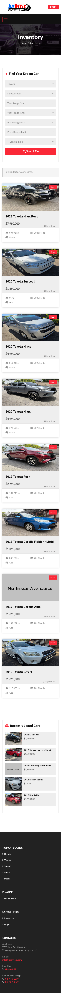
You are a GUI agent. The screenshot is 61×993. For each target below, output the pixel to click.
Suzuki (7, 866)
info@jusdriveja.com (12, 959)
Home (23, 43)
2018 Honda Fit (31, 795)
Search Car (32, 151)
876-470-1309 (12, 978)
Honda (7, 854)
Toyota (7, 860)
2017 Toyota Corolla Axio (23, 606)
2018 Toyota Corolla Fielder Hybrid (29, 541)
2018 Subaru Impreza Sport (37, 750)
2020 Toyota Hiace (18, 346)
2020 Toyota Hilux (18, 411)
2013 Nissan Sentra (33, 779)
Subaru (7, 872)
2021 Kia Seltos (31, 734)
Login (53, 7)
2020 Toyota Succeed (20, 281)
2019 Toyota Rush (17, 476)
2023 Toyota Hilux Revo (21, 216)
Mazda (7, 878)
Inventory (9, 918)
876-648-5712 (12, 969)
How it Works (11, 898)
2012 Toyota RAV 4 (18, 672)
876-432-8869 (12, 982)
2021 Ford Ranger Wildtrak (37, 765)
